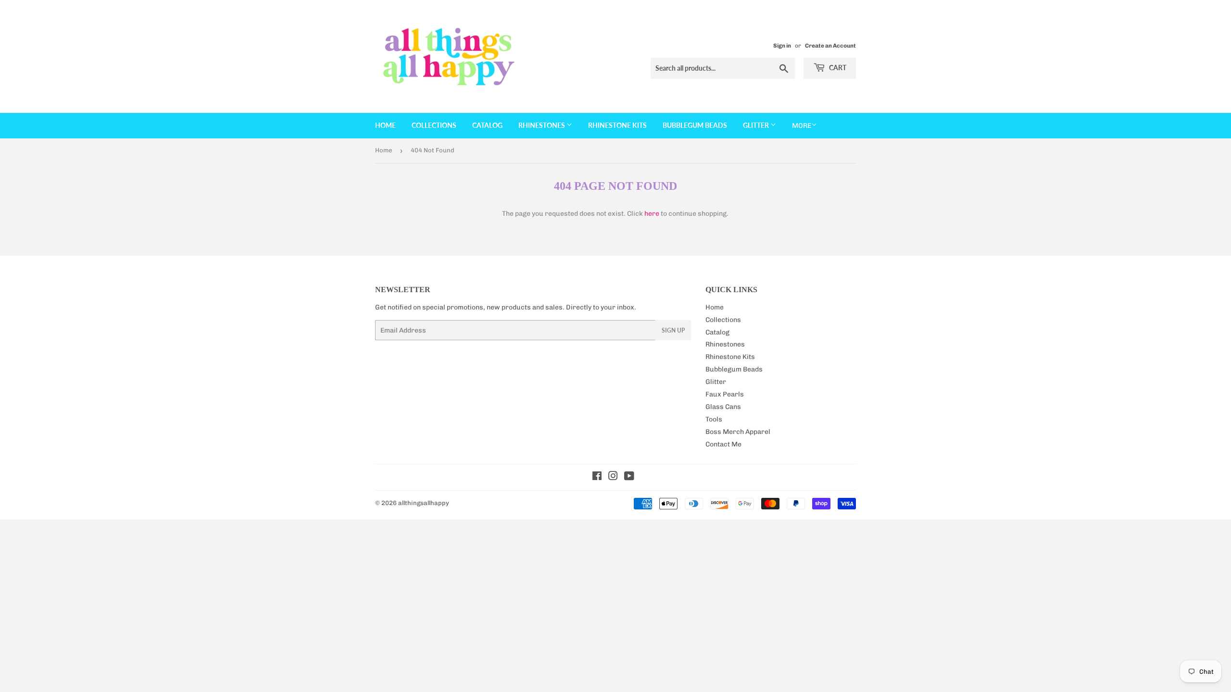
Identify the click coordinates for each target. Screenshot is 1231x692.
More (801, 126)
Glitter (756, 125)
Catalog (487, 125)
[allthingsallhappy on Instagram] (613, 477)
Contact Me (723, 444)
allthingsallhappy (423, 503)
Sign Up (673, 330)
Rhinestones (542, 125)
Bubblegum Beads (695, 125)
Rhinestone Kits (617, 125)
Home (385, 125)
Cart (837, 67)
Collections (434, 125)
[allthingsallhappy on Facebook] (597, 477)
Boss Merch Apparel (737, 432)
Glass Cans (723, 407)
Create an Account (830, 45)
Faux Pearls (724, 394)
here (651, 214)
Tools (713, 419)
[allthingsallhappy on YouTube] (629, 477)
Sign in (782, 45)
